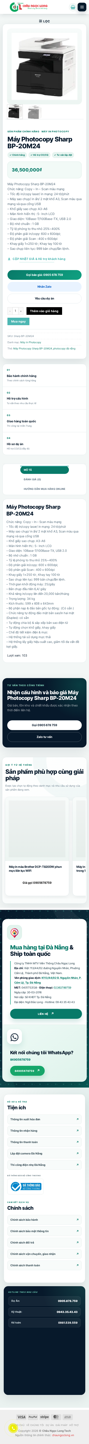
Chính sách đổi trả (22, 1242)
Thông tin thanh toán (24, 1142)
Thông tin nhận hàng (23, 1130)
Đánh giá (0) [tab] (32, 479)
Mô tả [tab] (28, 469)
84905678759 (20, 1059)
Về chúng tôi (35, 1425)
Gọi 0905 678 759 (44, 725)
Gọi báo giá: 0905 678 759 (44, 274)
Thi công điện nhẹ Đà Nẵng (27, 1164)
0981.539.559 (68, 1322)
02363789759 (62, 987)
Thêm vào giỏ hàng (44, 311)
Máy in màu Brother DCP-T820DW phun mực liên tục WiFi (35, 868)
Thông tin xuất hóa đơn (25, 1119)
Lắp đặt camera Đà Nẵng (26, 1153)
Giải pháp (61, 1425)
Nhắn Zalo (44, 286)
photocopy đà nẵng (64, 348)
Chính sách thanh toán (25, 1265)
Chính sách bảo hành (24, 1219)
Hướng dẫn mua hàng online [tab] (44, 488)
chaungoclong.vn (63, 1435)
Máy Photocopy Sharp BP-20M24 (32, 348)
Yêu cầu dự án (44, 298)
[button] (73, 7)
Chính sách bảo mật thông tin (29, 1231)
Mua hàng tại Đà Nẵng (39, 947)
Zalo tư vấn (44, 737)
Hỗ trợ (74, 1425)
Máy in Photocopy (30, 342)
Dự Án (50, 1425)
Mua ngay (18, 321)
